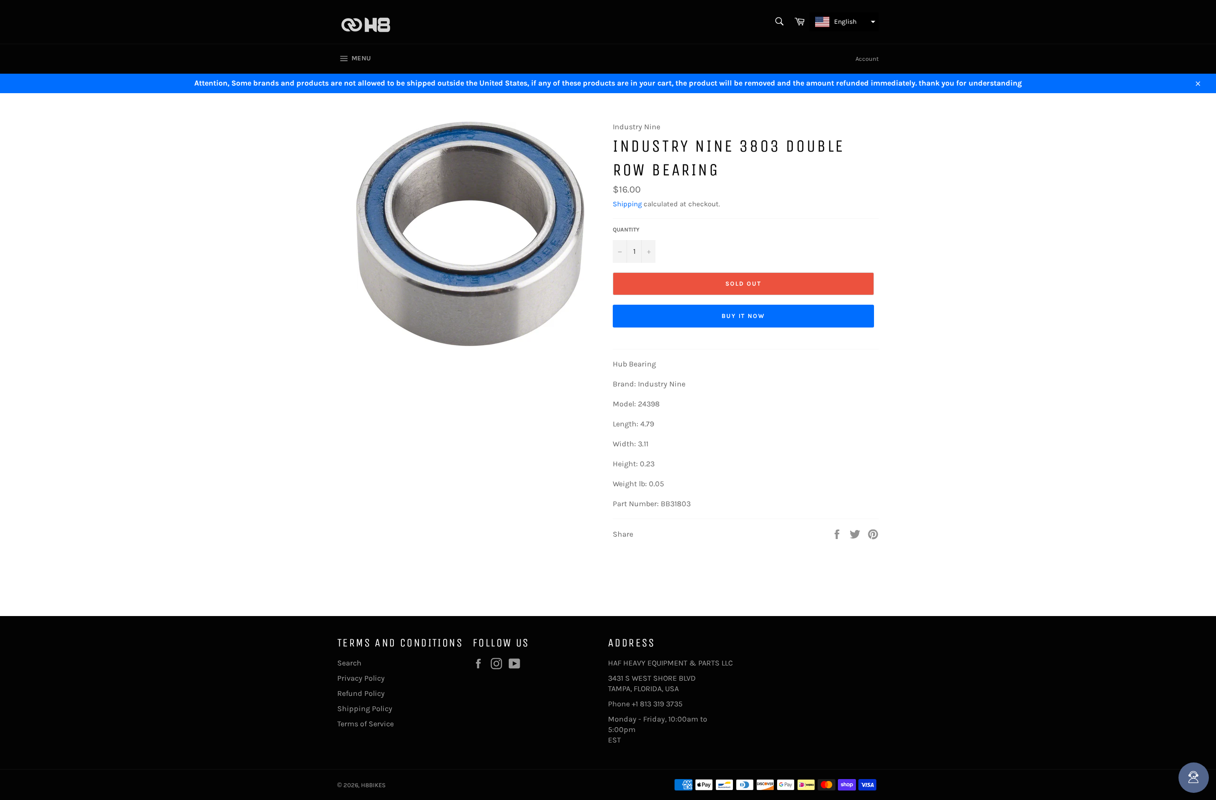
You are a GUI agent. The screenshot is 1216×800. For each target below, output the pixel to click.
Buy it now (744, 315)
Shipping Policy (364, 708)
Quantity (626, 229)
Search (349, 662)
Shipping (627, 204)
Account (867, 58)
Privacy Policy (361, 678)
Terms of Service (365, 723)
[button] (844, 21)
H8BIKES (373, 785)
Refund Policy (361, 693)
